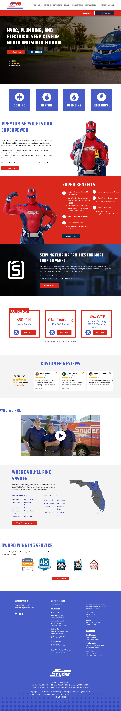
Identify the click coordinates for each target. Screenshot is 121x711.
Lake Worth (61, 500)
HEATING (47, 5)
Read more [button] (38, 388)
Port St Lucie (48, 500)
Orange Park (28, 511)
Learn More (71, 236)
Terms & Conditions (48, 694)
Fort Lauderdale (49, 516)
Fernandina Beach (57, 621)
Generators (90, 5)
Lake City (15, 508)
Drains (67, 5)
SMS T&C (59, 694)
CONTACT (102, 5)
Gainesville (15, 516)
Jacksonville (16, 500)
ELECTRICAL (77, 5)
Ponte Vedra (28, 516)
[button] (112, 381)
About (111, 5)
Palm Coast (16, 503)
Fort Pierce (60, 512)
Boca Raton (61, 503)
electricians (74, 205)
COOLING (38, 5)
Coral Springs (49, 503)
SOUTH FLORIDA (52, 496)
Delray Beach (49, 512)
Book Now (17, 52)
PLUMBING (57, 5)
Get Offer (28, 332)
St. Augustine (28, 500)
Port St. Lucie (91, 643)
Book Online (87, 13)
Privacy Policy (35, 694)
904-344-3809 (106, 13)
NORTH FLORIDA (20, 496)
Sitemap (66, 694)
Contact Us (10, 168)
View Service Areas (24, 523)
